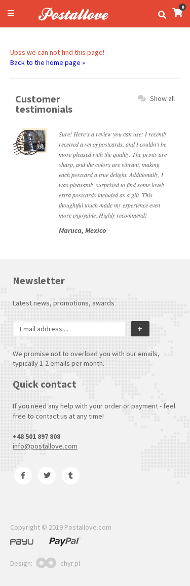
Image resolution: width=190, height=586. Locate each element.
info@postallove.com (45, 446)
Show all (162, 98)
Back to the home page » (47, 62)
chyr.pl (70, 563)
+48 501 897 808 (36, 436)
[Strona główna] (69, 21)
